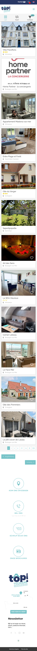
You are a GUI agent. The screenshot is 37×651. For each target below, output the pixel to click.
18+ (22, 448)
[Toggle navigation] (34, 9)
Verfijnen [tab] (30, 20)
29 (26, 448)
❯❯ (33, 448)
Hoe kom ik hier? (18, 612)
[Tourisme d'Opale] (18, 580)
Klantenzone (22, 2)
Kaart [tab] (17, 20)
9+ (18, 448)
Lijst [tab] (5, 20)
